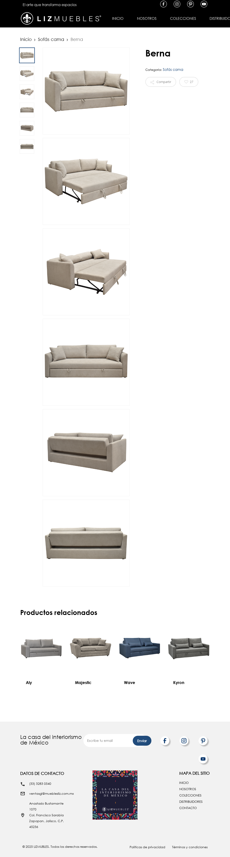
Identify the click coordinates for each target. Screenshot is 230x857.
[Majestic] (90, 648)
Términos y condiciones (190, 847)
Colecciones (190, 795)
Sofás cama (51, 39)
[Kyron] (189, 648)
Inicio (26, 39)
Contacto (188, 808)
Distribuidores (191, 801)
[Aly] (41, 648)
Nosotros (187, 789)
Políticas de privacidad (147, 847)
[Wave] (139, 648)
